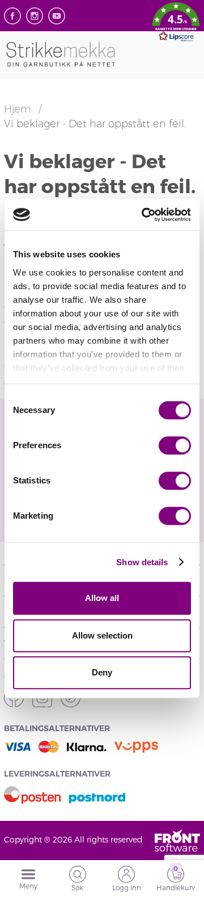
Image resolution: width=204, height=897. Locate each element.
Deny (102, 672)
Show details (142, 562)
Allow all (102, 598)
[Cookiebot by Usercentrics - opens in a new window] (144, 214)
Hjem (19, 109)
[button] (176, 23)
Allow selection (102, 635)
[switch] (175, 445)
